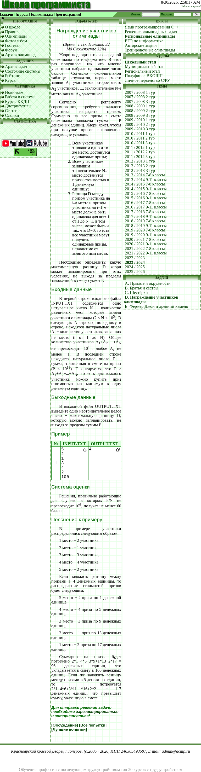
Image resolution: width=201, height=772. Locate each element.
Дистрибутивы (18, 106)
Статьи (11, 110)
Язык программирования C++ (151, 27)
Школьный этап (140, 62)
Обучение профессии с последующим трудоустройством (69, 769)
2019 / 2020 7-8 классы (145, 230)
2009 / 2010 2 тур (140, 124)
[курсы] (23, 14)
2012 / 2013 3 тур (140, 170)
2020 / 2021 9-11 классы (146, 244)
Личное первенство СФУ (147, 80)
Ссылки (12, 115)
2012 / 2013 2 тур (140, 166)
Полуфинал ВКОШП (144, 75)
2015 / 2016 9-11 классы (146, 198)
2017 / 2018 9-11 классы (146, 216)
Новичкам (14, 92)
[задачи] (7, 14)
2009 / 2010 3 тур (140, 129)
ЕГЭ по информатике (144, 41)
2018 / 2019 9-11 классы (146, 225)
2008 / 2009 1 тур (140, 106)
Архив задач (16, 66)
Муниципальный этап (145, 66)
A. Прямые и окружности (148, 283)
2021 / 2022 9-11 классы (146, 253)
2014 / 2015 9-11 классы (146, 189)
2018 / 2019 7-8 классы (145, 221)
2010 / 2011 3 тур (140, 143)
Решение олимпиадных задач (151, 32)
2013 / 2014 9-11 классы (146, 179)
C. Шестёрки (136, 292)
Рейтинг (12, 75)
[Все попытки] (93, 725)
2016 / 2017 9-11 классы (146, 207)
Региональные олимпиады (150, 36)
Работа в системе (20, 97)
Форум (11, 50)
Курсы (10, 80)
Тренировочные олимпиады (150, 50)
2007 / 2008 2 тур (140, 97)
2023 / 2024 (135, 262)
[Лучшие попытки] (69, 729)
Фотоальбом (16, 41)
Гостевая (12, 45)
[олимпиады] (43, 14)
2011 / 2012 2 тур (140, 152)
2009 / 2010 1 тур (140, 120)
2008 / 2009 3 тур (140, 115)
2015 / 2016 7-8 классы (145, 193)
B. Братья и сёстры (141, 288)
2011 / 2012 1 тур (140, 147)
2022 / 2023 (135, 258)
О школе (12, 27)
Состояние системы (22, 71)
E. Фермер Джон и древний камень (156, 306)
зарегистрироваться (97, 712)
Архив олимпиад (20, 55)
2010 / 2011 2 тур (140, 138)
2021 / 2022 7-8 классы (145, 248)
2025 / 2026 (135, 271)
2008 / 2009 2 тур (140, 110)
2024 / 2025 (135, 267)
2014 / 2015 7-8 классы (145, 184)
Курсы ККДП (17, 101)
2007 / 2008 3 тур (140, 101)
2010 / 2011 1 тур (140, 133)
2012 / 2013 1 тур (140, 161)
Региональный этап (142, 71)
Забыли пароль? (191, 6)
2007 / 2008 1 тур (140, 92)
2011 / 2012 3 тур (140, 156)
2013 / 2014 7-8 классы (145, 175)
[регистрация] (68, 14)
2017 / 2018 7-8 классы (145, 212)
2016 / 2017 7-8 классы (145, 202)
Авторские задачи (141, 45)
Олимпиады (16, 36)
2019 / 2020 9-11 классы (146, 235)
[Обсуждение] (64, 725)
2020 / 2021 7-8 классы (145, 239)
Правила (12, 32)
